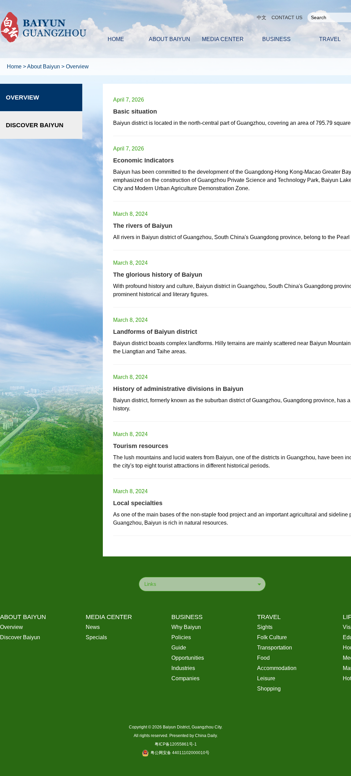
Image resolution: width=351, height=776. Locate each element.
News (93, 627)
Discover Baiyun (34, 125)
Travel (269, 617)
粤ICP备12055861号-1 (176, 744)
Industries (183, 668)
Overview (77, 66)
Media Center (109, 617)
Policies (181, 637)
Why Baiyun (186, 627)
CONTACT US (286, 17)
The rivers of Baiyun (142, 225)
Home (14, 66)
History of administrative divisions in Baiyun (178, 388)
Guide (178, 647)
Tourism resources (140, 446)
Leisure (266, 678)
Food (263, 658)
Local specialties (137, 503)
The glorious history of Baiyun (157, 274)
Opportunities (187, 658)
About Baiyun (43, 66)
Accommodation (276, 668)
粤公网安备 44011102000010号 (179, 752)
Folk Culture (272, 637)
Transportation (274, 647)
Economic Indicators (143, 160)
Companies (185, 678)
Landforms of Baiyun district (155, 331)
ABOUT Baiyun (23, 617)
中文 (261, 17)
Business (187, 617)
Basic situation (135, 111)
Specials (96, 637)
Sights (265, 627)
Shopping (269, 689)
